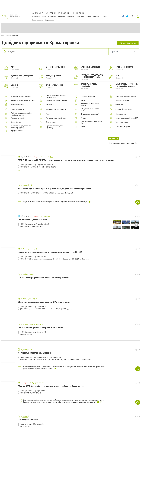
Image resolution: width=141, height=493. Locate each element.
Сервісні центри (51, 122)
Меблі (83, 100)
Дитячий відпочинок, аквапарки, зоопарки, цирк (56, 96)
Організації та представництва (56, 109)
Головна (39, 13)
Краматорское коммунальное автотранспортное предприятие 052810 (50, 252)
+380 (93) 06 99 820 (63, 359)
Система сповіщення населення (122, 143)
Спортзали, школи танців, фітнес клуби (91, 122)
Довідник (79, 13)
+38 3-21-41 (23, 426)
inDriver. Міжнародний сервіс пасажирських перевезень (43, 277)
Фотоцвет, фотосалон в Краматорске (35, 353)
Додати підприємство (128, 43)
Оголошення (36, 16)
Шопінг (83, 127)
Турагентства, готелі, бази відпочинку (54, 127)
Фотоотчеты (52, 16)
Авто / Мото (80, 16)
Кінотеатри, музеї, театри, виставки (22, 100)
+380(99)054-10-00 (37, 193)
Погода (88, 16)
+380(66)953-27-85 (37, 393)
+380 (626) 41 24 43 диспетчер (61, 259)
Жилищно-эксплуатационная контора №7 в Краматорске (44, 302)
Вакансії (65, 13)
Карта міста (71, 16)
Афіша (44, 16)
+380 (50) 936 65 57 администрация (80, 359)
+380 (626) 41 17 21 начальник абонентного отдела (35, 259)
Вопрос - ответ (49, 20)
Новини (52, 13)
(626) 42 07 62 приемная (27, 309)
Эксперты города (37, 20)
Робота (83, 118)
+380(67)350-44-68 (37, 226)
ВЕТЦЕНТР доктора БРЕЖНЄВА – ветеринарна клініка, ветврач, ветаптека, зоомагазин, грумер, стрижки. (66, 160)
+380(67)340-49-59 (25, 226)
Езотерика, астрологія (88, 96)
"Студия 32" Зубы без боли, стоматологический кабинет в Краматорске (51, 386)
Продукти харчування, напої (90, 114)
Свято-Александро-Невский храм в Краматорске (40, 327)
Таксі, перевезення (122, 122)
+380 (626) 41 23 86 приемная (80, 259)
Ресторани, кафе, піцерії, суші (56, 118)
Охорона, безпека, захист (124, 109)
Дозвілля (104, 16)
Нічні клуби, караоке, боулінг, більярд (90, 104)
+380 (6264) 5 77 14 (26, 359)
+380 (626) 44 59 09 (26, 334)
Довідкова (96, 16)
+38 (29, 426)
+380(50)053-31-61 (25, 193)
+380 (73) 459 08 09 (38, 359)
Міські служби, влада (18, 104)
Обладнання (119, 104)
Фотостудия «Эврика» (28, 419)
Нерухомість (61, 16)
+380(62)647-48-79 (25, 393)
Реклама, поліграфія (17, 118)
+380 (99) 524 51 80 (50, 359)
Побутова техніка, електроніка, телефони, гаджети (21, 114)
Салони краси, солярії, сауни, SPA (127, 118)
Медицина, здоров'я (122, 100)
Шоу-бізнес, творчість (123, 127)
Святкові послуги (16, 122)
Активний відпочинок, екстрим (21, 96)
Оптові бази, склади (17, 109)
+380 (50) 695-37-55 (50, 167)
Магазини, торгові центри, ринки (56, 100)
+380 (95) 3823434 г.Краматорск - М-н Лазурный (58, 193)
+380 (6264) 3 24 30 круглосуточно (65, 309)
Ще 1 (51, 157)
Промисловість (121, 114)
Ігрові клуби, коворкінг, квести (126, 96)
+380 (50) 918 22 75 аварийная (45, 309)
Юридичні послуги (17, 131)
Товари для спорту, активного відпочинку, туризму (21, 127)
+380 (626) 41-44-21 (38, 167)
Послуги (48, 114)
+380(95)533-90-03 (25, 167)
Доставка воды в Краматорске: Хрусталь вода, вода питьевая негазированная (54, 188)
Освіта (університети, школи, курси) (90, 109)
